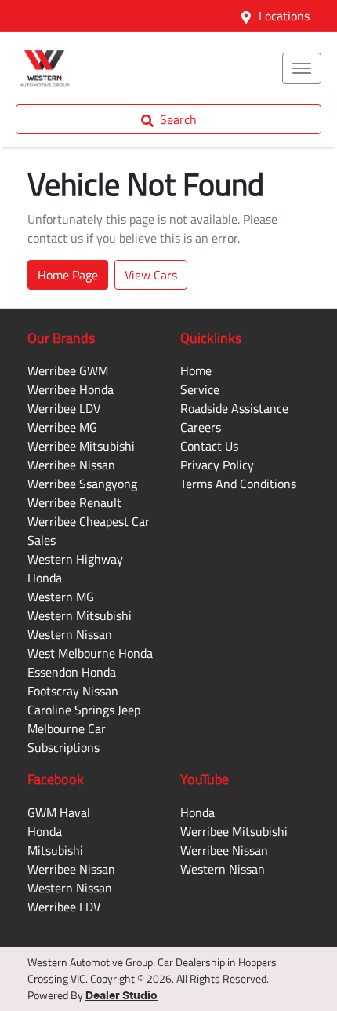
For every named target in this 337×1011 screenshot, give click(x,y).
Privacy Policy (217, 464)
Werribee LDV (63, 408)
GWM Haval (58, 812)
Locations (284, 15)
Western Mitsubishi (79, 615)
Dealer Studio (121, 996)
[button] (301, 68)
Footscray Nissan (72, 690)
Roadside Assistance (234, 408)
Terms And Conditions (238, 483)
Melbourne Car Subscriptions (66, 738)
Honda (44, 831)
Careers (200, 427)
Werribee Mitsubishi (81, 445)
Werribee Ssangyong (82, 483)
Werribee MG (62, 427)
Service (199, 389)
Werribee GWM (67, 370)
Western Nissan (69, 634)
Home (196, 370)
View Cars (151, 274)
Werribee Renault (74, 502)
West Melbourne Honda (90, 653)
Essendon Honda (71, 671)
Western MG (60, 596)
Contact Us (209, 445)
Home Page (68, 274)
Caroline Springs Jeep (83, 709)
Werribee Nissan (71, 464)
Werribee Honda (70, 389)
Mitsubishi (55, 850)
